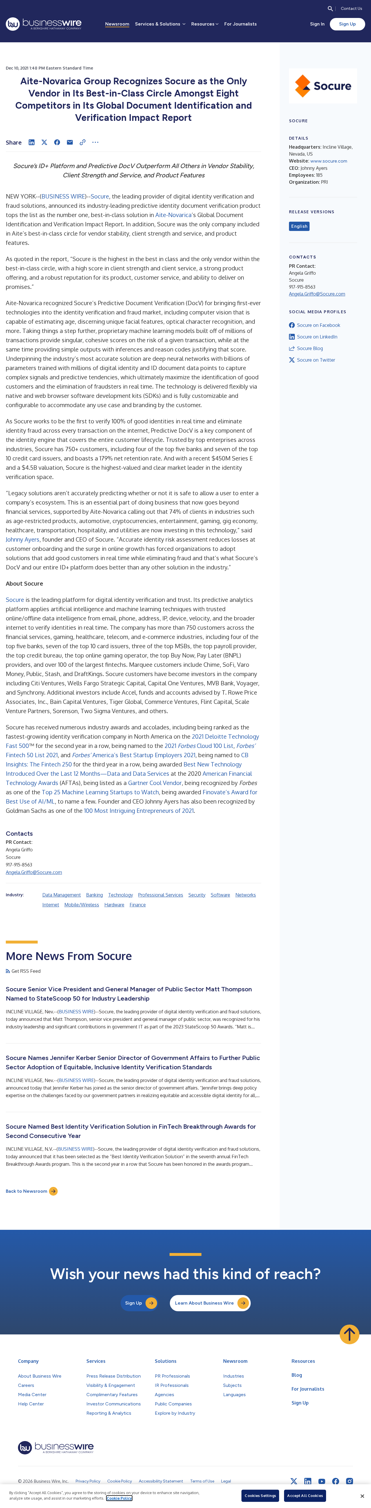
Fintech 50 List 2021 (32, 755)
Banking (94, 895)
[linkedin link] (307, 1481)
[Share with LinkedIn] (31, 142)
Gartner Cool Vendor (155, 782)
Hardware (114, 905)
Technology (120, 895)
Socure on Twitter (316, 360)
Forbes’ (245, 745)
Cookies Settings (260, 1495)
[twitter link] (293, 1481)
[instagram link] (349, 1481)
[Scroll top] (349, 1334)
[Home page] (43, 24)
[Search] (330, 8)
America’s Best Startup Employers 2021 (143, 755)
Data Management (61, 895)
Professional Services (160, 895)
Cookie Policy (119, 1498)
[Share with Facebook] (57, 142)
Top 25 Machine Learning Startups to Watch (100, 792)
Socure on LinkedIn (317, 337)
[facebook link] (335, 1481)
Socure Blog (310, 348)
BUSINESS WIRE (63, 196)
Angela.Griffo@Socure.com (34, 872)
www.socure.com (328, 161)
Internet (50, 905)
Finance (138, 905)
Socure (100, 196)
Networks (245, 895)
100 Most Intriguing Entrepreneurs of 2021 (139, 810)
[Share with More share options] (95, 142)
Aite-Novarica (173, 214)
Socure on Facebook (318, 325)
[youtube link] (321, 1481)
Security (196, 895)
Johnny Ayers (22, 539)
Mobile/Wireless (81, 905)
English (299, 226)
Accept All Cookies (305, 1495)
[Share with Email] (69, 142)
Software (220, 895)
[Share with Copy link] (82, 142)
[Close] (362, 1496)
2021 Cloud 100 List (199, 745)
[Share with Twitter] (44, 142)
